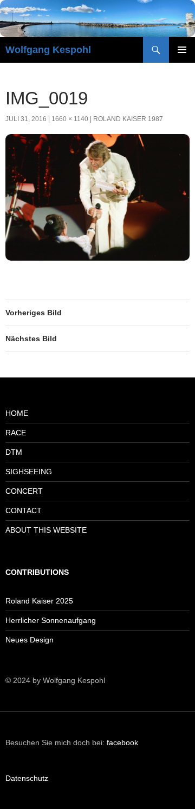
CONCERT (24, 491)
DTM (13, 452)
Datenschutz (26, 778)
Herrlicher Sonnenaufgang (50, 620)
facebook (122, 742)
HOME (16, 413)
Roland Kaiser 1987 (128, 119)
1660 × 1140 (69, 119)
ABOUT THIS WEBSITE (46, 530)
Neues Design (29, 639)
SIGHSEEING (28, 471)
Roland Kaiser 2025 (39, 600)
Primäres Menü (182, 50)
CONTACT (23, 510)
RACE (15, 432)
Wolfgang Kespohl (48, 49)
